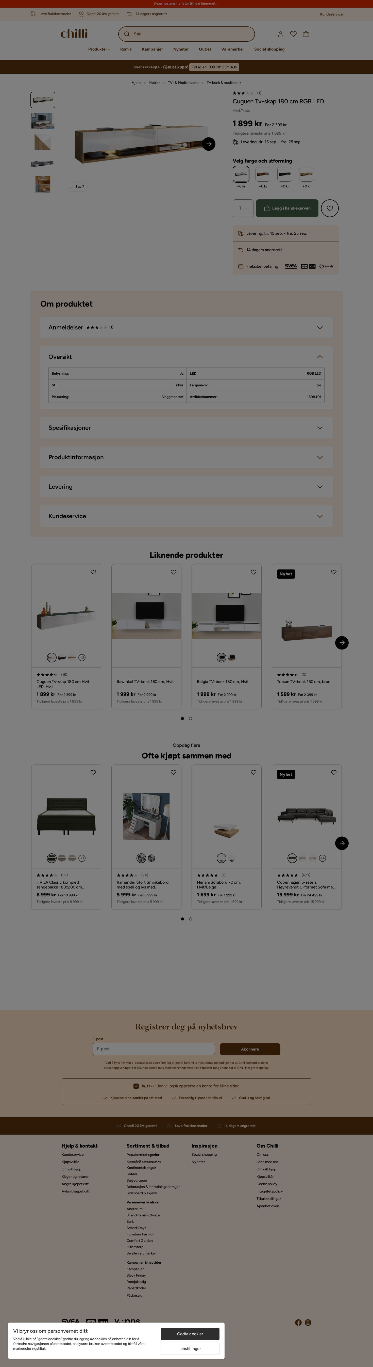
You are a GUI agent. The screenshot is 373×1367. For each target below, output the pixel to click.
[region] (116, 1341)
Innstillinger (190, 1348)
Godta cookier (190, 1333)
